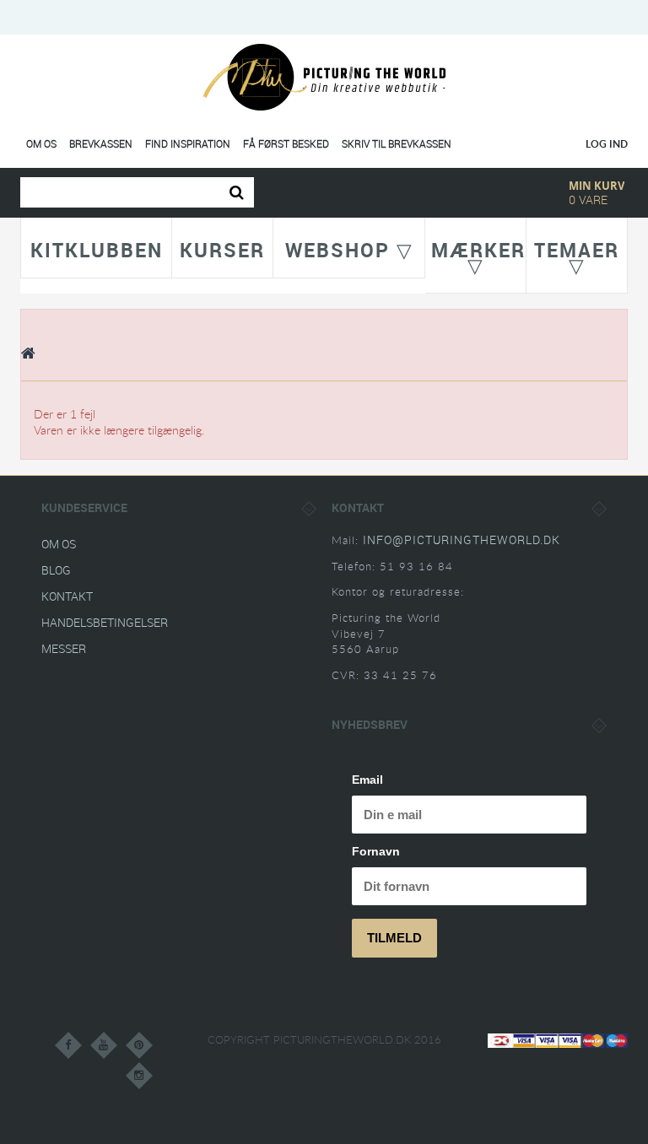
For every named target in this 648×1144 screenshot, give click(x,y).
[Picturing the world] (324, 76)
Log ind (607, 144)
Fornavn (376, 851)
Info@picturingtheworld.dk (461, 540)
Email (367, 779)
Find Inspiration (187, 144)
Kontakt (67, 596)
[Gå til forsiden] (28, 353)
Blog (56, 570)
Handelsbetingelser (104, 622)
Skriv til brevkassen (396, 144)
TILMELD (394, 938)
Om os (41, 144)
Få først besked (286, 144)
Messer (63, 648)
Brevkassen (100, 144)
